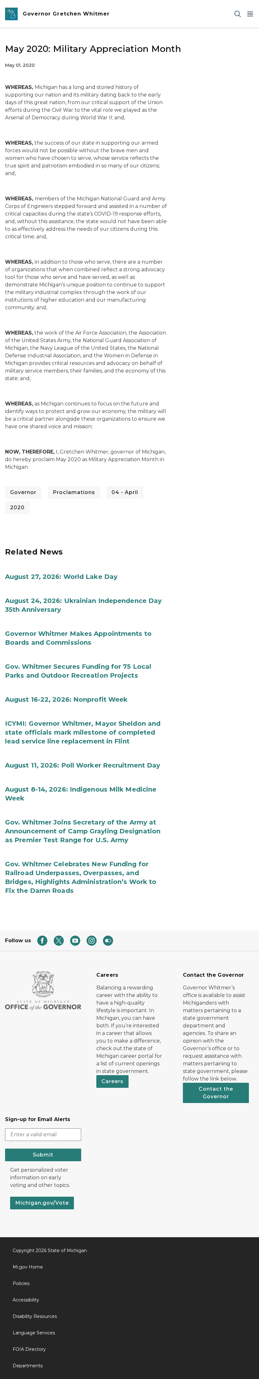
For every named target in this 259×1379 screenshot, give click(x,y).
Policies (21, 1283)
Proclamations (74, 492)
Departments (28, 1366)
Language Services (34, 1333)
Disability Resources (35, 1316)
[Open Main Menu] (250, 14)
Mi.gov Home (28, 1267)
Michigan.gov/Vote (42, 1203)
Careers (112, 1081)
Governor (23, 492)
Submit (43, 1155)
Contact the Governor (216, 1093)
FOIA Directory (29, 1349)
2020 (17, 508)
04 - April (124, 492)
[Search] (237, 14)
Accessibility (26, 1300)
